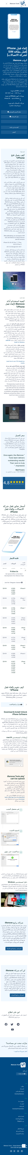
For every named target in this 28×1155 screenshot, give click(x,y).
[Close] (25, 570)
